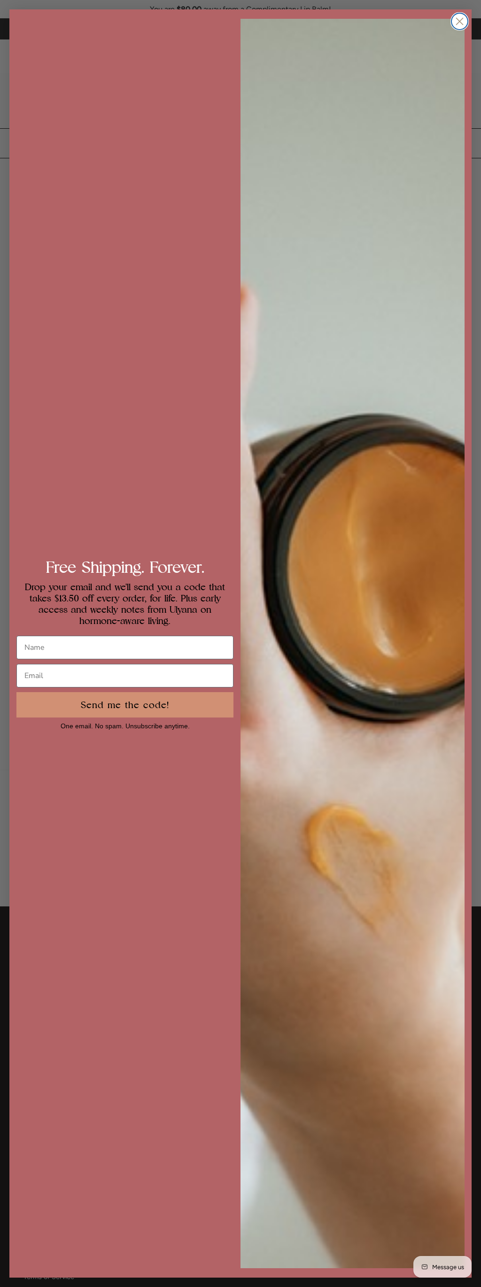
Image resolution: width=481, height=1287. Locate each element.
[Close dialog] (459, 21)
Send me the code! (125, 704)
